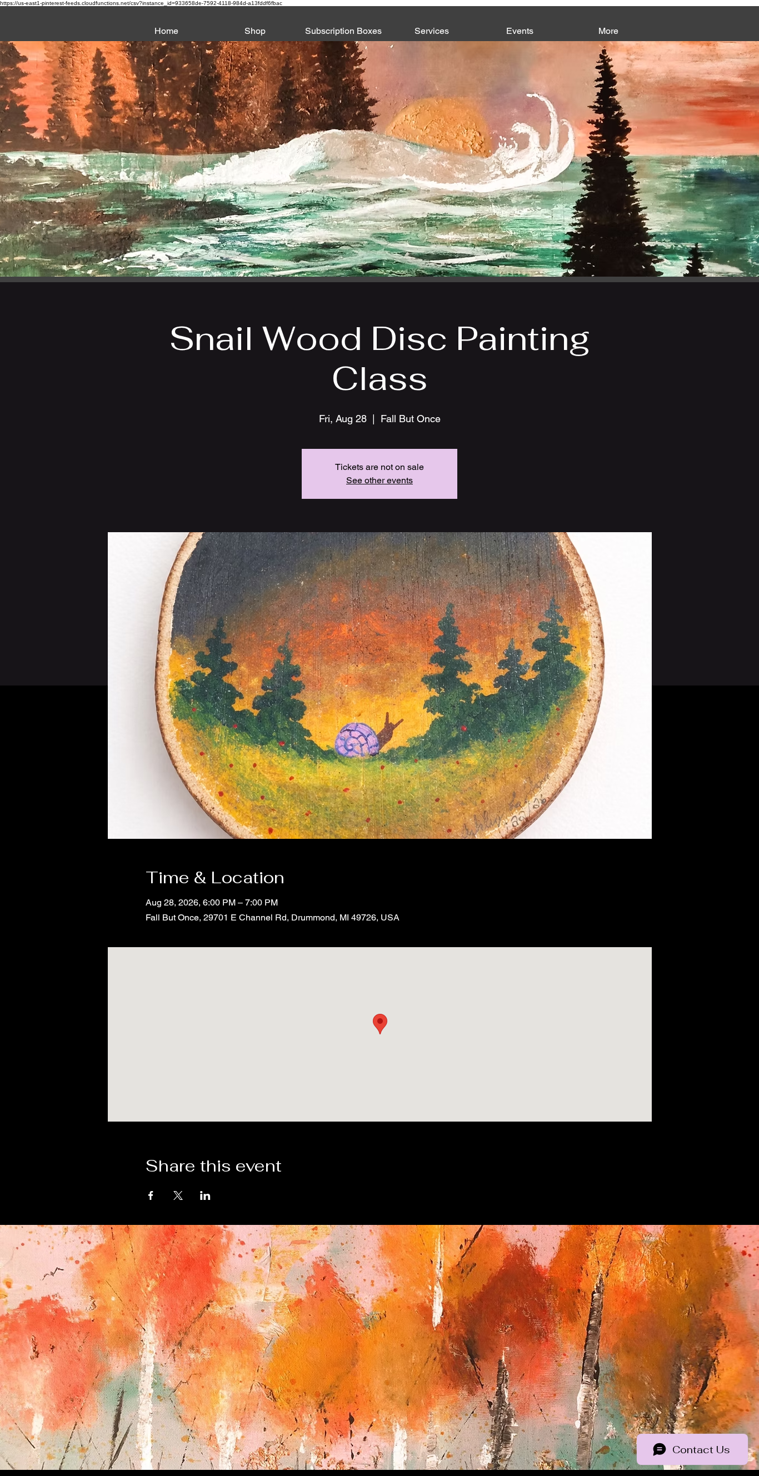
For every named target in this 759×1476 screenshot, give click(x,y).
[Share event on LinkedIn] (205, 1195)
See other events (379, 480)
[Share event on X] (178, 1195)
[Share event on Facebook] (151, 1195)
